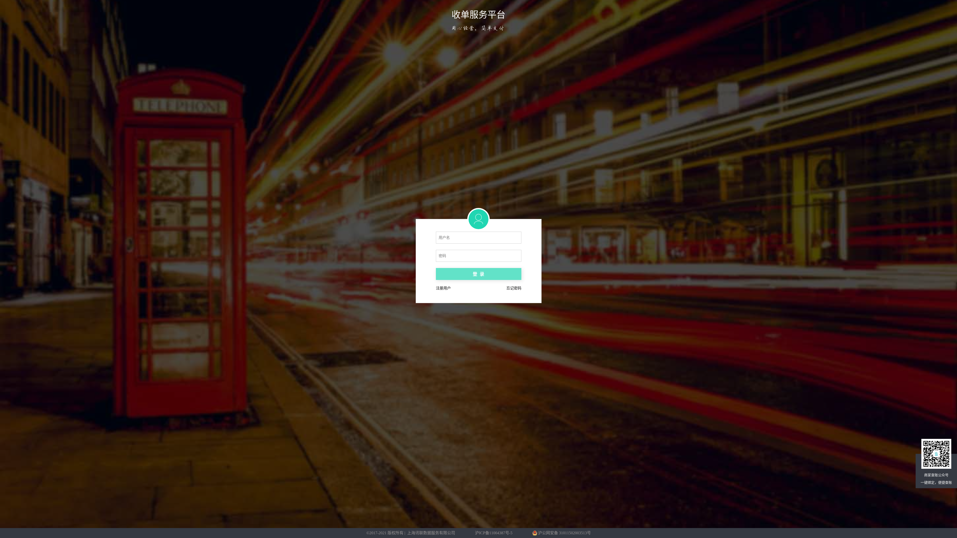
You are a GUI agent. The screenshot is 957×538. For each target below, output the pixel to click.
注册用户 (443, 288)
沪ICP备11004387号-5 (493, 533)
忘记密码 (513, 288)
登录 (478, 274)
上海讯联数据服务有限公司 (431, 533)
